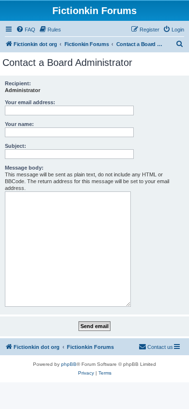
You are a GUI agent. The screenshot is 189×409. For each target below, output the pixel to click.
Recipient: (18, 83)
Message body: (24, 168)
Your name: (19, 124)
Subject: (15, 146)
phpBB (69, 364)
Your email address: (30, 102)
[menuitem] (25, 29)
